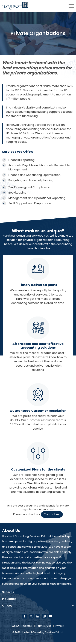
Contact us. (52, 514)
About (15, 626)
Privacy (59, 626)
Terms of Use (43, 626)
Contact (27, 626)
